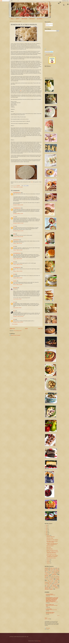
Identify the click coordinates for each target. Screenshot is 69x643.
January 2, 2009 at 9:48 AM (17, 258)
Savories (57, 584)
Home (12, 18)
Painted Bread (50, 581)
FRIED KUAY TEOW (49, 538)
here (20, 90)
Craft (58, 573)
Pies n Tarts (50, 583)
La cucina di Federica (49, 594)
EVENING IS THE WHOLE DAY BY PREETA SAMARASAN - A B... (52, 544)
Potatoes (55, 583)
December (48, 535)
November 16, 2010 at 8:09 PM (18, 322)
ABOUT (17, 18)
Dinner (46, 575)
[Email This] (24, 185)
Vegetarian (46, 587)
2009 (47, 532)
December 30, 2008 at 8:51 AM (18, 236)
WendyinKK (15, 287)
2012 (47, 528)
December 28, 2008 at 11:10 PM (18, 223)
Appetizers (47, 568)
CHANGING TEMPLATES (50, 536)
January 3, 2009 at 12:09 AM (17, 271)
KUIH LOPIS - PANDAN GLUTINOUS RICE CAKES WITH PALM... (52, 552)
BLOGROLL (40, 18)
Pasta (52, 582)
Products (49, 584)
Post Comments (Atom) (17, 330)
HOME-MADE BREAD (49, 545)
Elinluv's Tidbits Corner (50, 604)
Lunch (51, 579)
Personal (55, 582)
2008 (47, 534)
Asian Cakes (53, 568)
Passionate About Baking (50, 612)
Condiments (46, 573)
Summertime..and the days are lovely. (51, 609)
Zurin (14, 216)
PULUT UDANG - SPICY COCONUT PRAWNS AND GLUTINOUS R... (52, 556)
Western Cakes (49, 589)
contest (51, 573)
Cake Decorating (56, 570)
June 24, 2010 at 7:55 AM (17, 307)
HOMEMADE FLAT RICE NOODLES (52, 539)
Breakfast (46, 570)
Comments (48, 25)
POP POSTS (32, 18)
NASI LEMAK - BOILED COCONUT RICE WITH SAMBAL (52, 541)
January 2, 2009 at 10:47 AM (17, 264)
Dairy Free (48, 574)
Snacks (54, 585)
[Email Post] (22, 185)
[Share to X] (26, 185)
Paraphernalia (47, 582)
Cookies (54, 573)
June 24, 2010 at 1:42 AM (17, 299)
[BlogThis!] (25, 185)
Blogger (39, 640)
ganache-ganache (16, 239)
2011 (47, 529)
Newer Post (12, 328)
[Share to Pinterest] (28, 185)
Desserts (54, 574)
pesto (45, 583)
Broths (51, 570)
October (48, 561)
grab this (46, 618)
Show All (58, 615)
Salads (53, 584)
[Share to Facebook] (27, 185)
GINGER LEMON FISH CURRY (51, 554)
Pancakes (56, 581)
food (48, 618)
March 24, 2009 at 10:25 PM (17, 284)
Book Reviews (51, 569)
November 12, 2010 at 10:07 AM (18, 316)
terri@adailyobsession (17, 192)
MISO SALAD (48, 547)
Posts (47, 23)
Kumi (14, 310)
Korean (47, 579)
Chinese (50, 572)
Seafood (48, 585)
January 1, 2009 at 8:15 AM (17, 243)
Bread (56, 569)
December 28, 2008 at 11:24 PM (18, 230)
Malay (57, 579)
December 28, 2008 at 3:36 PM (18, 213)
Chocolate (56, 572)
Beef (46, 569)
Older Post (40, 328)
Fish (50, 576)
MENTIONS (24, 18)
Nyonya (46, 581)
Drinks (52, 575)
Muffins (48, 580)
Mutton (52, 580)
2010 (47, 531)
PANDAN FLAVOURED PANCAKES (52, 550)
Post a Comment (14, 324)
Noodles (56, 580)
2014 (47, 525)
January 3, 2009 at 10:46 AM (17, 277)
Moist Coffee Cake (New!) (49, 613)
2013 (47, 526)
